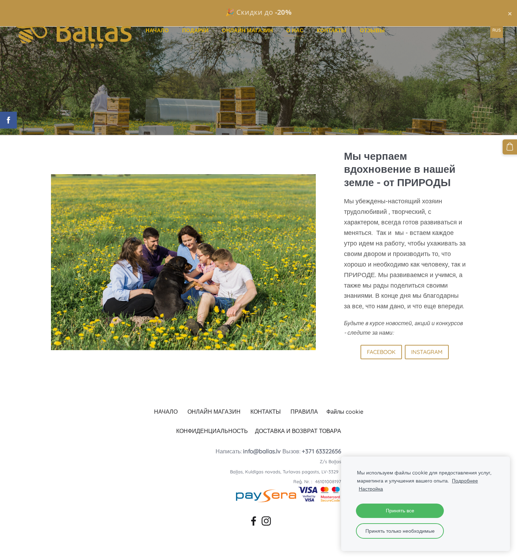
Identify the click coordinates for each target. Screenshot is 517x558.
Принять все (400, 510)
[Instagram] (264, 519)
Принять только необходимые (400, 531)
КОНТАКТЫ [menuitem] (331, 30)
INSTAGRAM (426, 351)
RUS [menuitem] (496, 30)
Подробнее (465, 481)
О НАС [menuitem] (295, 30)
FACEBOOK (381, 351)
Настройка (371, 489)
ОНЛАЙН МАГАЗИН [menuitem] (247, 30)
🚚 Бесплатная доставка (258, 12)
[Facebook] (252, 519)
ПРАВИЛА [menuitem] (304, 411)
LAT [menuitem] (469, 30)
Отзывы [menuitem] (372, 30)
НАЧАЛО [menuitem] (157, 30)
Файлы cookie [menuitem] (344, 411)
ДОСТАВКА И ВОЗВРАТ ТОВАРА (298, 430)
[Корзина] (510, 146)
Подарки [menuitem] (195, 30)
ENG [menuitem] (482, 30)
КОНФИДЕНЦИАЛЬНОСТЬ (212, 430)
